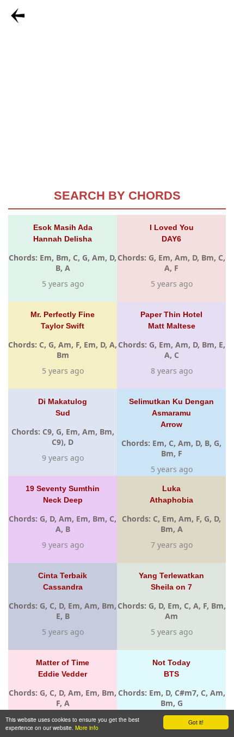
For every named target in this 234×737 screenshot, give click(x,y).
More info (86, 727)
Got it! (196, 722)
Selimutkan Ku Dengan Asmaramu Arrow (171, 413)
